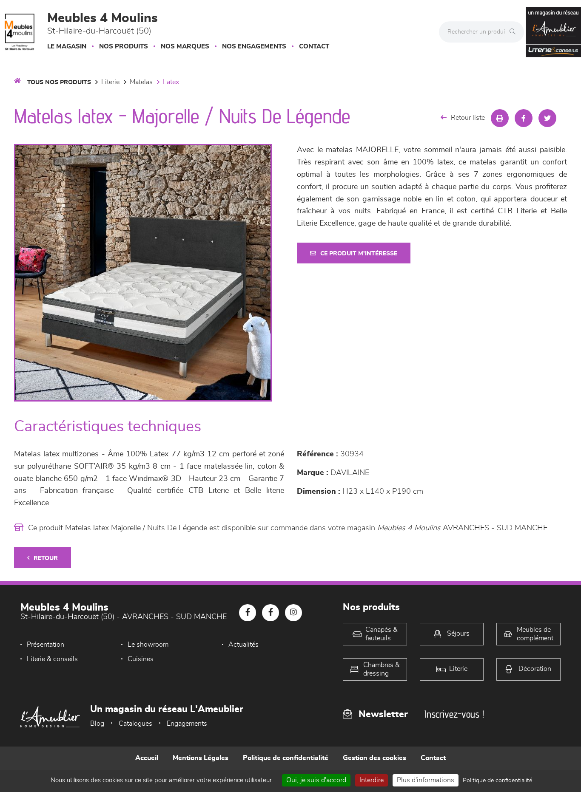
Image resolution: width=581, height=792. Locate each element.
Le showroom (148, 644)
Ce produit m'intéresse (358, 254)
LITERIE (110, 82)
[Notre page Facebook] (247, 612)
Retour (46, 558)
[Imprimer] (500, 118)
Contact (314, 46)
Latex (171, 82)
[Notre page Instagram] (293, 612)
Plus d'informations (425, 780)
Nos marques (185, 46)
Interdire (371, 780)
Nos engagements (254, 46)
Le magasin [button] (66, 46)
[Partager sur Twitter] (547, 118)
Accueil (146, 758)
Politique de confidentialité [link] (497, 781)
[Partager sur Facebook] (524, 118)
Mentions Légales (200, 758)
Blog (97, 723)
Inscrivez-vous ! (454, 714)
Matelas (141, 82)
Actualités (243, 644)
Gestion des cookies (374, 758)
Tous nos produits (59, 82)
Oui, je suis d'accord (316, 780)
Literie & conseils (52, 659)
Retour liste (468, 117)
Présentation (45, 644)
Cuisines (141, 659)
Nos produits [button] (123, 46)
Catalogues (135, 723)
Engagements (187, 723)
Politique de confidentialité (285, 758)
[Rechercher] (514, 31)
